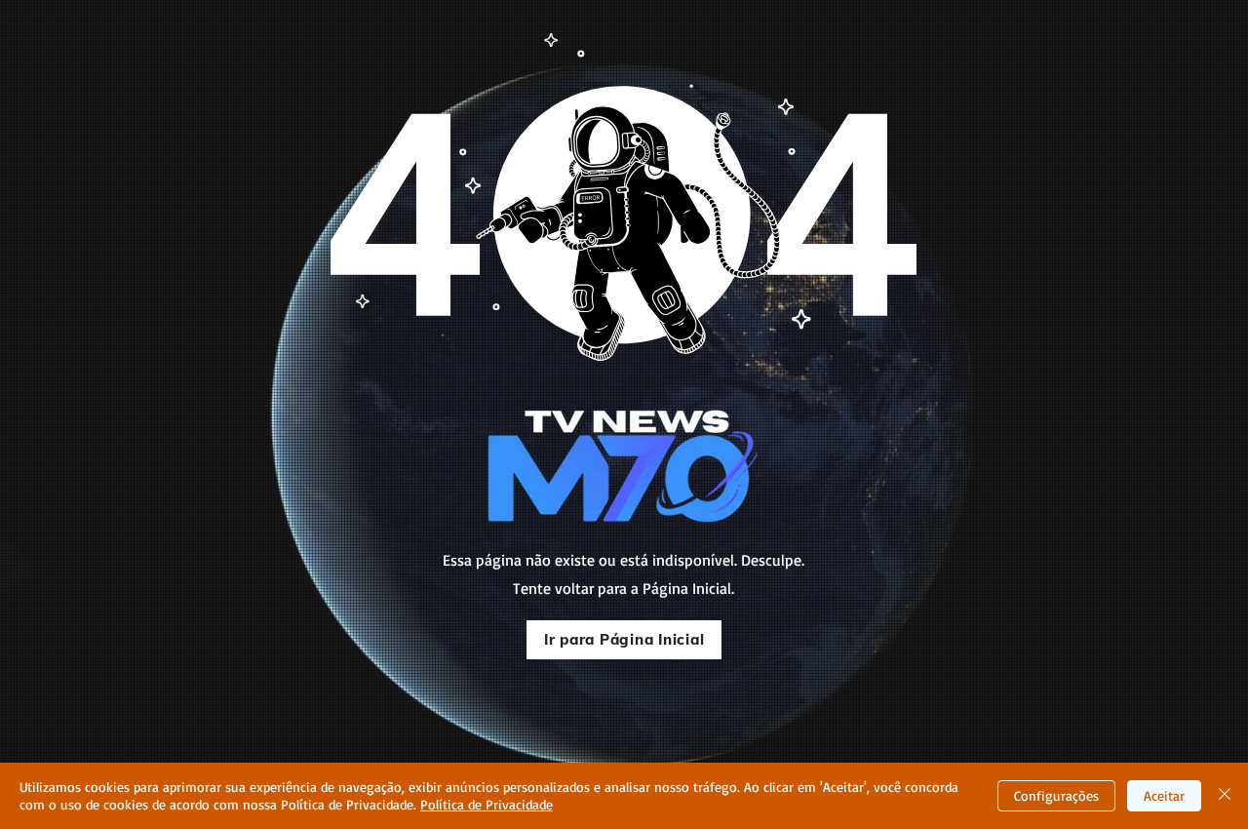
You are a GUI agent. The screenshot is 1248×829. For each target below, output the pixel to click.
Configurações (1056, 795)
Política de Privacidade (486, 804)
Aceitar (1164, 795)
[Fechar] (1224, 795)
